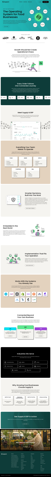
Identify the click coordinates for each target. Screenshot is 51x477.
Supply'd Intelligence (14, 465)
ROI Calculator (42, 468)
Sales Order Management (14, 457)
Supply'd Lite (22, 457)
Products (22, 453)
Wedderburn (32, 462)
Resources (30, 1)
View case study (25, 446)
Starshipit (32, 464)
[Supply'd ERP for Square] (17, 294)
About (41, 456)
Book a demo (6, 26)
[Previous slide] (2, 440)
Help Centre (42, 462)
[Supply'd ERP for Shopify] (22, 294)
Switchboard (32, 465)
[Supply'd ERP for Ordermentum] (33, 294)
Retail (21, 469)
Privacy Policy (3, 475)
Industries (25, 1)
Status (41, 467)
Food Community (43, 463)
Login (40, 1)
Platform (20, 1)
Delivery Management (14, 462)
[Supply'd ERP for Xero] (5, 294)
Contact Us (42, 470)
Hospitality (22, 468)
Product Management (14, 455)
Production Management (14, 461)
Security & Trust (43, 461)
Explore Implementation (29, 265)
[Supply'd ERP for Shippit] (45, 294)
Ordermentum (33, 461)
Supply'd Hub (22, 456)
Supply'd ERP (22, 455)
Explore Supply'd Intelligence (30, 208)
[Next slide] (49, 440)
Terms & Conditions (7, 475)
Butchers (22, 466)
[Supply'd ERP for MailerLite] (33, 299)
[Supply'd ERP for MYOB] (11, 294)
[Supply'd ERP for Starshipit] (17, 299)
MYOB (31, 456)
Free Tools (42, 457)
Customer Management (14, 456)
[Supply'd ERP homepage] (5, 2)
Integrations (32, 453)
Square (32, 457)
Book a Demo (46, 1)
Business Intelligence (14, 464)
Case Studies (42, 455)
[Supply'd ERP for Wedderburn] (39, 294)
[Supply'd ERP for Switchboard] (22, 299)
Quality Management (14, 463)
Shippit (32, 463)
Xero (31, 455)
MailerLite (32, 468)
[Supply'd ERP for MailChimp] (28, 299)
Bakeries (22, 462)
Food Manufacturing (23, 461)
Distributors (22, 467)
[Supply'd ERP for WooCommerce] (28, 294)
